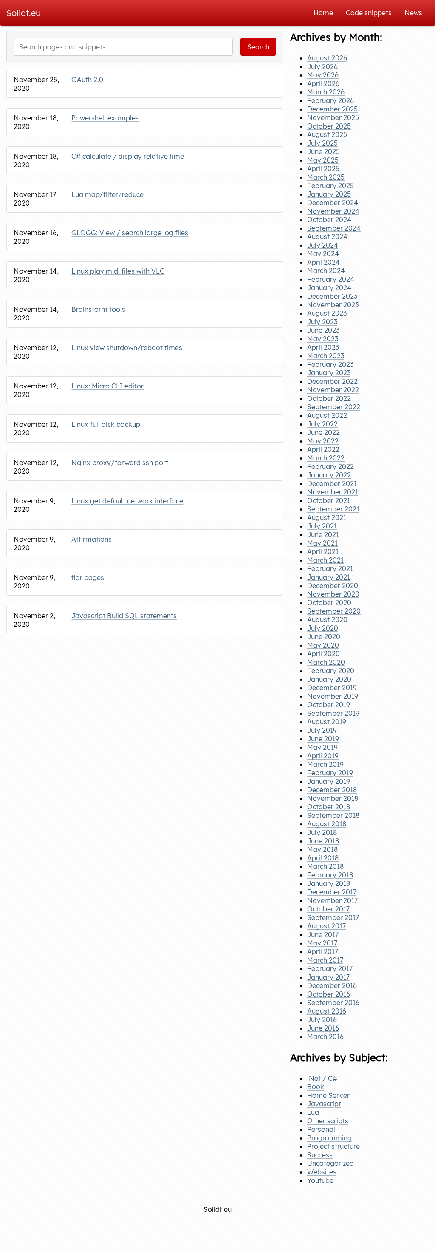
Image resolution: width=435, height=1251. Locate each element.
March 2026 (326, 92)
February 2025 (330, 185)
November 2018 (332, 798)
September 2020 (334, 611)
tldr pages (87, 577)
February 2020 (330, 670)
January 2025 (329, 194)
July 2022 (322, 424)
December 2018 (332, 789)
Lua (313, 1112)
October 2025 (329, 126)
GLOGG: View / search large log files (129, 232)
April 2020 (323, 653)
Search (258, 47)
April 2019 (323, 755)
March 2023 (325, 355)
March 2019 (325, 764)
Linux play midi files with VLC (117, 271)
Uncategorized (330, 1163)
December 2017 (331, 892)
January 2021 (328, 577)
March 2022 (326, 458)
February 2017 (330, 968)
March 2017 (325, 960)
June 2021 (323, 534)
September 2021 (333, 509)
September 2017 (333, 917)
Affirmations (91, 539)
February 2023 (330, 364)
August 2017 (326, 926)
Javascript (324, 1104)
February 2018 (330, 875)
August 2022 (327, 415)
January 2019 (328, 781)
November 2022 (333, 390)
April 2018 (323, 858)
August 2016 (326, 1011)
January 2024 (329, 287)
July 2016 (322, 1019)
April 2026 (323, 83)
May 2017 (322, 943)
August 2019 (326, 721)
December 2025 (332, 109)
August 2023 (327, 313)
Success (320, 1155)
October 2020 (329, 602)
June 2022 (323, 432)
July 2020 (322, 628)
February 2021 (330, 568)
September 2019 (333, 713)
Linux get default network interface (127, 501)
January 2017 (328, 977)
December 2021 (332, 483)
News (413, 13)
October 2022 (329, 398)
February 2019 (330, 772)
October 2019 (328, 704)
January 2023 (328, 372)
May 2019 (322, 747)
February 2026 (330, 100)
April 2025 (323, 168)
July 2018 (322, 832)
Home (323, 13)
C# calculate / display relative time (127, 156)
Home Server (328, 1095)
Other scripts (327, 1121)
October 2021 (328, 500)
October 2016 (328, 994)
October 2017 (328, 909)
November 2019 (332, 696)
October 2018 (328, 807)
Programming (329, 1138)
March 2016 (325, 1036)
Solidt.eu (23, 13)
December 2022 (332, 381)
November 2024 (333, 211)
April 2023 (323, 347)
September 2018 (333, 815)
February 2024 (330, 279)
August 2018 (326, 824)
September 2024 (334, 228)
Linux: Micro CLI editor (107, 386)
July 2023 (322, 321)
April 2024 (323, 262)
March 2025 (326, 177)
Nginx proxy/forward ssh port (119, 462)
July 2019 (322, 730)
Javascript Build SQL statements (124, 615)
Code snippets (369, 13)
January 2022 (329, 475)
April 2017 (322, 951)
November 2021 (332, 492)
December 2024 (332, 202)
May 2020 (323, 645)
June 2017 (323, 934)
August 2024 (327, 236)
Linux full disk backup (105, 424)
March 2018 (325, 866)
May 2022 (323, 441)
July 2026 (322, 66)
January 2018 (328, 883)
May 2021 (322, 543)
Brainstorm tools (98, 309)
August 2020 (327, 619)
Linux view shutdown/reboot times (126, 347)
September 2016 (333, 1002)
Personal (321, 1129)
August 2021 (326, 517)
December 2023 (332, 296)
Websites (321, 1172)
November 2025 (333, 117)
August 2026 (327, 58)
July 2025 (322, 143)
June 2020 (323, 636)
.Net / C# (322, 1078)
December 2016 (332, 985)
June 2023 (323, 330)
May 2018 (322, 849)
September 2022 (333, 407)
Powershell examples (105, 118)
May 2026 (323, 75)
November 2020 (333, 594)
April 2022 (323, 449)
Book (315, 1086)
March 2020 (326, 662)
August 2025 (327, 134)
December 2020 (332, 585)
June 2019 (323, 738)
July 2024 (322, 245)
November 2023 (333, 304)
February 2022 (330, 466)
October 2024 (329, 219)
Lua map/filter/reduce (107, 194)
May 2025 (323, 160)
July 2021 (322, 526)
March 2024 (326, 270)
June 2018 (323, 841)
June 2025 (323, 151)
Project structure (333, 1146)
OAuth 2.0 (87, 79)
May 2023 (322, 338)
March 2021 (325, 560)
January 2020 (329, 679)
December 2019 (332, 687)
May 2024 (323, 253)
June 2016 (323, 1028)
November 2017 (332, 900)
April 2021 (323, 551)
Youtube (320, 1180)
